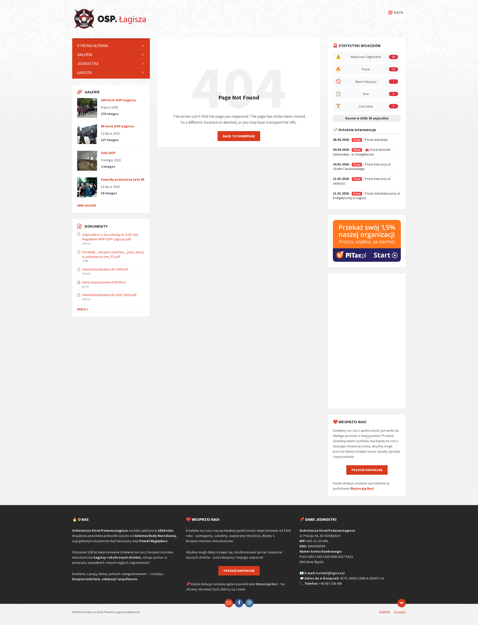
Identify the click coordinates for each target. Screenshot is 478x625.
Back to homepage (239, 136)
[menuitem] (111, 45)
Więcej (82, 309)
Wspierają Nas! (362, 488)
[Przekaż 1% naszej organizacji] (367, 260)
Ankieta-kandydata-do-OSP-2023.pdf (109, 295)
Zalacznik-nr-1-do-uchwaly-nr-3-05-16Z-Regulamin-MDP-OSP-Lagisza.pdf (110, 236)
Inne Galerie (86, 205)
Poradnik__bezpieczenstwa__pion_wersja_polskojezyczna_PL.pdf (113, 254)
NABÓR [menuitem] (384, 612)
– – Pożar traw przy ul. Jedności (362, 181)
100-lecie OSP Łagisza (118, 100)
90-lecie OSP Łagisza (117, 126)
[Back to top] (401, 603)
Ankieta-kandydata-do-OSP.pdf (105, 269)
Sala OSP (108, 153)
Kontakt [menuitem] (400, 612)
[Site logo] (109, 28)
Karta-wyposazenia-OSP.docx (104, 282)
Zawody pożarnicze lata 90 (122, 179)
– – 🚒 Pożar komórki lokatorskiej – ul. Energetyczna (361, 152)
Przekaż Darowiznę (367, 470)
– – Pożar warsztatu (360, 140)
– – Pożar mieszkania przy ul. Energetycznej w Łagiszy (366, 195)
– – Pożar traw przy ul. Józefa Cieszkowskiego (362, 166)
